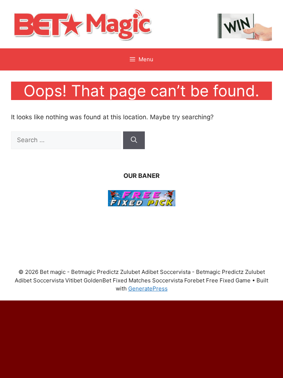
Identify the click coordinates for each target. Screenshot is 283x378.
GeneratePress (148, 288)
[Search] (134, 140)
